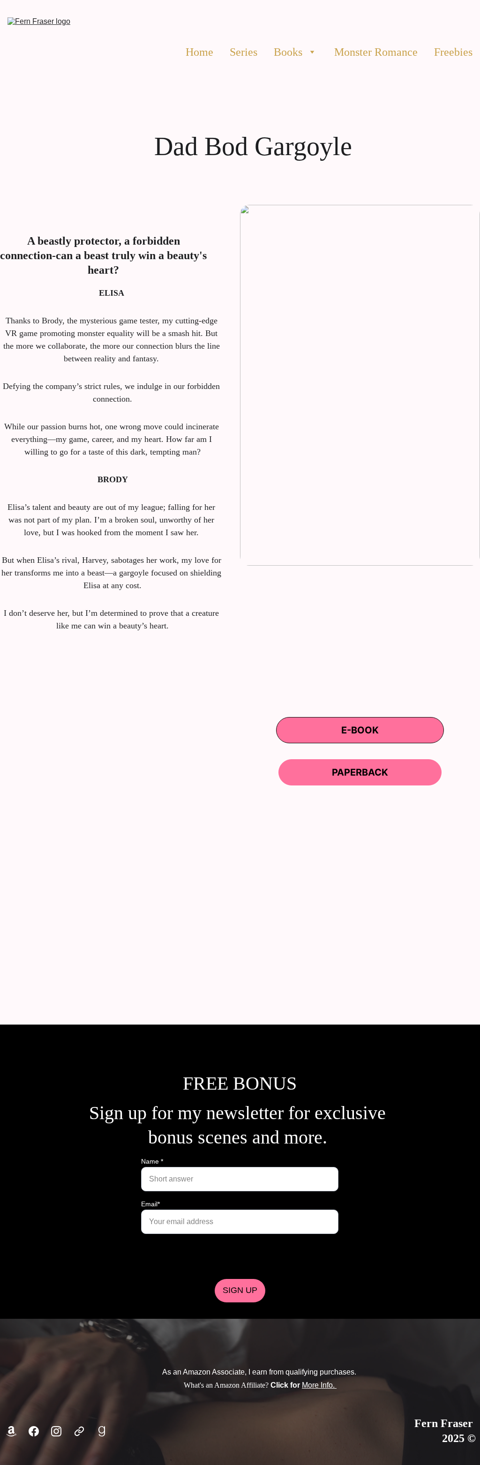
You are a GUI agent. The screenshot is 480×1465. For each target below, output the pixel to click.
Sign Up (240, 1290)
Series (243, 52)
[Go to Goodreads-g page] (102, 1431)
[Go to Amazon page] (11, 1431)
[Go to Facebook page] (34, 1431)
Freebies (453, 52)
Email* (150, 1204)
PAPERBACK (360, 772)
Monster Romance (376, 52)
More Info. (319, 1385)
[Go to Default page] (79, 1431)
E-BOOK (360, 730)
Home (199, 52)
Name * (152, 1161)
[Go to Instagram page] (56, 1431)
